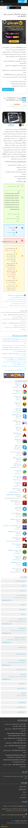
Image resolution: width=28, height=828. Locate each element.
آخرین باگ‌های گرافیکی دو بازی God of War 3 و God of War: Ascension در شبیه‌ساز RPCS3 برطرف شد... (14, 358)
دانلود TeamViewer (16, 414)
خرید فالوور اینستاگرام (21, 654)
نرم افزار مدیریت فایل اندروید (13, 219)
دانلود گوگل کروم (17, 390)
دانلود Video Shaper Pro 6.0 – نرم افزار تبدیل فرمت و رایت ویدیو (14, 765)
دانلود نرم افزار (22, 786)
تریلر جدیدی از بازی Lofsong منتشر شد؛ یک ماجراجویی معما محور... (14, 367)
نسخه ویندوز (6, 89)
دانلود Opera (18, 384)
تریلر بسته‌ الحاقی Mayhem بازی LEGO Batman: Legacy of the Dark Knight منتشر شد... (13, 350)
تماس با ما (24, 794)
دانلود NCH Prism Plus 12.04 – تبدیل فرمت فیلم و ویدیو (14, 751)
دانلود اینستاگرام (17, 476)
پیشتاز (5, 814)
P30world (13, 820)
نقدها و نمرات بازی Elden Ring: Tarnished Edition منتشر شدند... (14, 342)
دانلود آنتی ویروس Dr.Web (14, 550)
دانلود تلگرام (18, 507)
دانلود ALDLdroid (11, 295)
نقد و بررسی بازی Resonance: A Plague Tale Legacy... (14, 347)
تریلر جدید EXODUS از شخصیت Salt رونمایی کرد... (15, 370)
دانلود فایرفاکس (17, 396)
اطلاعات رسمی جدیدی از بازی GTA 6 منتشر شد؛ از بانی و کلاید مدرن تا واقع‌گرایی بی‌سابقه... (14, 362)
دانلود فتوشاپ (18, 408)
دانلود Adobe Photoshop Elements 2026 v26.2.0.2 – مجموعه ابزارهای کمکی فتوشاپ (16, 734)
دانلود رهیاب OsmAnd (15, 519)
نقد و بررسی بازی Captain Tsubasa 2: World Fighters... (14, 339)
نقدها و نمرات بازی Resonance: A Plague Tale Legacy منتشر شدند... (14, 354)
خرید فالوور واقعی (22, 647)
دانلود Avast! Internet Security (13, 494)
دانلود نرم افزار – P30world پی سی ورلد (22, 1)
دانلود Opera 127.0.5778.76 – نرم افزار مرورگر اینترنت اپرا (15, 729)
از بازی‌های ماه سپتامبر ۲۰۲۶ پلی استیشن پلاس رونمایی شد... (13, 345)
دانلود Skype (18, 445)
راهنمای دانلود (23, 797)
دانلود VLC (18, 427)
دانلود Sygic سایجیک (16, 513)
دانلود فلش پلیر (17, 482)
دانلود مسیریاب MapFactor (14, 531)
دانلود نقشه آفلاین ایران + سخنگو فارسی (12, 525)
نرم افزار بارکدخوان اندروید (13, 215)
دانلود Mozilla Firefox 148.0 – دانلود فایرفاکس (15, 742)
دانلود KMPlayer (17, 421)
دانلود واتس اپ (17, 470)
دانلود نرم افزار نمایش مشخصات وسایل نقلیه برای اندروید (15, 301)
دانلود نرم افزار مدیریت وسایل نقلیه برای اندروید (16, 299)
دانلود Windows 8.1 (16, 562)
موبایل (23, 106)
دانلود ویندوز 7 (17, 556)
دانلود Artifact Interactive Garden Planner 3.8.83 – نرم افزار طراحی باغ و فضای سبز (14, 760)
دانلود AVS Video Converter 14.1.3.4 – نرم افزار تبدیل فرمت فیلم (15, 746)
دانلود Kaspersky (17, 537)
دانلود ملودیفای (17, 402)
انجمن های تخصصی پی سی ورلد (17, 810)
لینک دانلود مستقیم (12, 186)
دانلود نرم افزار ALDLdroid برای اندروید (18, 297)
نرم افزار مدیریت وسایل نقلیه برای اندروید (17, 305)
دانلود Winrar (18, 439)
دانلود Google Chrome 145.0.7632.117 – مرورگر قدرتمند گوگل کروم (15, 739)
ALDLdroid (17, 295)
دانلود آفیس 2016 (17, 488)
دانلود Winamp (17, 464)
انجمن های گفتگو (22, 789)
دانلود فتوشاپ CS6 (16, 544)
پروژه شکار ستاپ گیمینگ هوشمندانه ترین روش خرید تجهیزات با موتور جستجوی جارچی (15, 725)
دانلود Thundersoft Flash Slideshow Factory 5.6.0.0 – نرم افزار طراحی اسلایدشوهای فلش (15, 756)
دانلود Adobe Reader (15, 501)
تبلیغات (24, 792)
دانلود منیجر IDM (17, 457)
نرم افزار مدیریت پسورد (15, 451)
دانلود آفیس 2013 (17, 568)
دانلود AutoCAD (17, 433)
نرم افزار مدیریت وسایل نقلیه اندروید (18, 303)
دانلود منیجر (11, 250)
